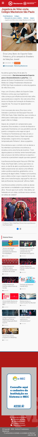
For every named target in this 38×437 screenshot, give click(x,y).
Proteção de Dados (19, 419)
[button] (35, 215)
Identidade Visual (19, 421)
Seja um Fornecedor (19, 425)
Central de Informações (19, 417)
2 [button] (20, 229)
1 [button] (17, 229)
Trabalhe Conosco (19, 423)
